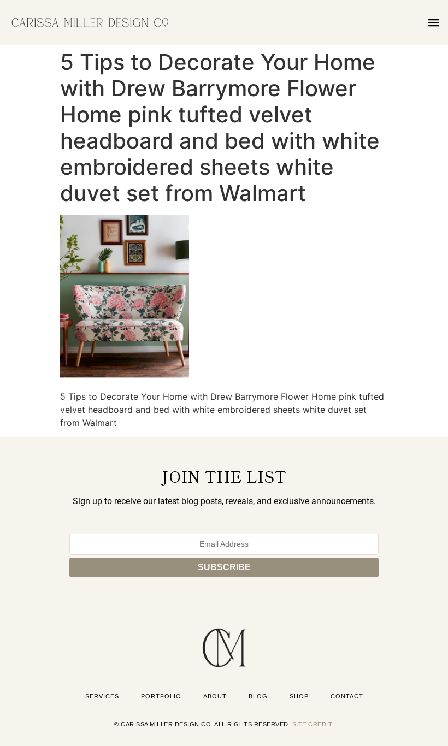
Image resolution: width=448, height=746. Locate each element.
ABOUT (215, 696)
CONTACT (347, 696)
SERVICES (102, 696)
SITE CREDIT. (313, 724)
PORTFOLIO (161, 696)
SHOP (299, 696)
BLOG (258, 696)
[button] (434, 22)
